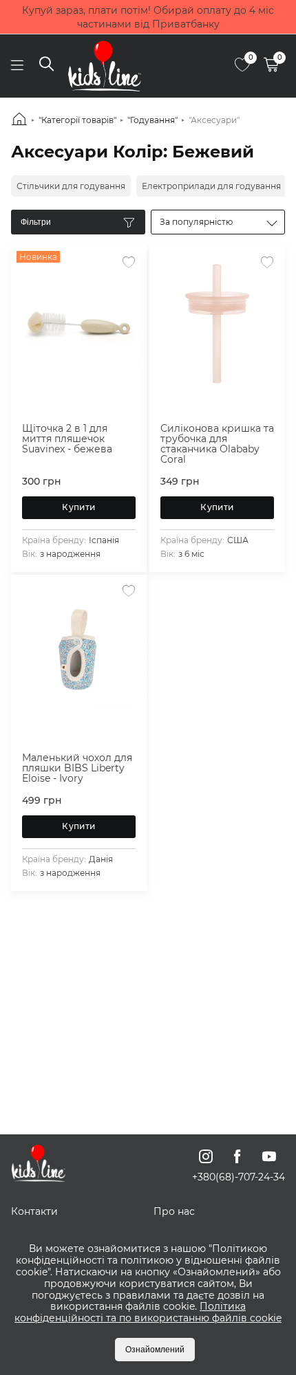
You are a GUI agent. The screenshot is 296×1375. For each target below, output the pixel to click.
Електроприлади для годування (211, 186)
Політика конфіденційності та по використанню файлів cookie (148, 1312)
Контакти (34, 1211)
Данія (101, 859)
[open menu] (17, 66)
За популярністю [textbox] (196, 222)
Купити (78, 507)
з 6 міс (191, 554)
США (238, 540)
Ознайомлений (154, 1349)
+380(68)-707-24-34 (238, 1177)
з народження (70, 554)
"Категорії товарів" (77, 120)
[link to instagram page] (206, 1156)
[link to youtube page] (269, 1156)
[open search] (46, 66)
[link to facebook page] (237, 1156)
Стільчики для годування (71, 186)
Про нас (174, 1211)
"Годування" (152, 120)
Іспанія (104, 540)
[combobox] (218, 222)
